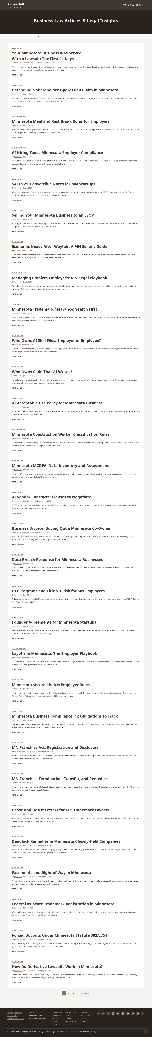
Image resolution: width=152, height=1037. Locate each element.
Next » (86, 993)
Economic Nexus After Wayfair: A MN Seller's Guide (59, 246)
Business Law (17, 48)
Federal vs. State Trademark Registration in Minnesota (63, 903)
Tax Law (55, 1019)
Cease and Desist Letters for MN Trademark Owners (60, 810)
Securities (68, 1019)
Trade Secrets (86, 1016)
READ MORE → (18, 75)
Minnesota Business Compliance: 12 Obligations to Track (65, 716)
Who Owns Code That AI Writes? (42, 371)
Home (34, 37)
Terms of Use (71, 1031)
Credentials (85, 1021)
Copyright (68, 1016)
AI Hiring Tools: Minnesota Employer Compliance (57, 152)
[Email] (98, 1014)
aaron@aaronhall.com (15, 1019)
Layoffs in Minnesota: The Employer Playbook (54, 653)
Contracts (84, 1013)
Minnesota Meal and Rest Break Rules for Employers (61, 121)
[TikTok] (118, 1014)
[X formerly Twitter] (108, 1014)
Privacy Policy (91, 1031)
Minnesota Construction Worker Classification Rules (60, 434)
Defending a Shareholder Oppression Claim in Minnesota (65, 90)
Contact (140, 5)
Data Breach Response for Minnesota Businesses (57, 559)
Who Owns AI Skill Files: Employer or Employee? (56, 340)
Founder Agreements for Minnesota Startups (54, 622)
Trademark (16, 304)
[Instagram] (123, 1014)
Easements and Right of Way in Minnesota (51, 872)
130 (78, 993)
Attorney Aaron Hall (14, 1013)
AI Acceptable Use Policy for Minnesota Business (57, 403)
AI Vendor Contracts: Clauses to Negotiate (51, 497)
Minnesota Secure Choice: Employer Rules (51, 684)
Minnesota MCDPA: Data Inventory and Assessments (61, 465)
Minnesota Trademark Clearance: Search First (54, 309)
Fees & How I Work (71, 1021)
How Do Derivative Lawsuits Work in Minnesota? (57, 966)
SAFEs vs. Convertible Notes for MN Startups (53, 183)
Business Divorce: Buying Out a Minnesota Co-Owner (61, 528)
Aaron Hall (128, 5)
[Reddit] (138, 1014)
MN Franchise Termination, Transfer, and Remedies (60, 778)
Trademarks (56, 1016)
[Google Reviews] (133, 1014)
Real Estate (85, 1019)
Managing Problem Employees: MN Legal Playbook (59, 277)
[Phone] (143, 1014)
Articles (55, 1021)
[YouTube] (103, 1014)
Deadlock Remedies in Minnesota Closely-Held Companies (66, 841)
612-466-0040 (12, 1016)
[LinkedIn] (113, 1014)
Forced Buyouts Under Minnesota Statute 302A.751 (59, 935)
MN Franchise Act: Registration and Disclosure (55, 747)
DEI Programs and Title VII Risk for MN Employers (58, 590)
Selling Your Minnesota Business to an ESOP (53, 215)
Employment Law (19, 116)
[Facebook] (128, 1014)
